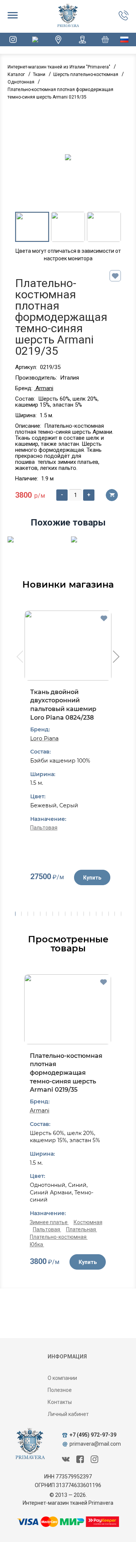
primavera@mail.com (95, 1444)
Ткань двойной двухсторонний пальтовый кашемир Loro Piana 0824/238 (63, 704)
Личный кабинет (68, 1414)
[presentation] (19, 657)
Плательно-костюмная (59, 1237)
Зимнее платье (49, 1222)
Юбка (37, 1244)
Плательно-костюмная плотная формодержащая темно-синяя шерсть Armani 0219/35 (66, 1073)
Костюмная (88, 1222)
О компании (62, 1378)
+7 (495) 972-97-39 (93, 1435)
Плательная (81, 1229)
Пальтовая (43, 828)
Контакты (60, 1402)
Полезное (60, 1390)
